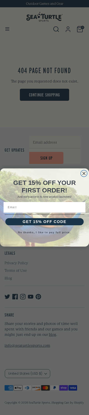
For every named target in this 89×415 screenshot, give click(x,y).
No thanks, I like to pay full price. (44, 232)
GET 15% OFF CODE (44, 221)
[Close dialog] (84, 173)
